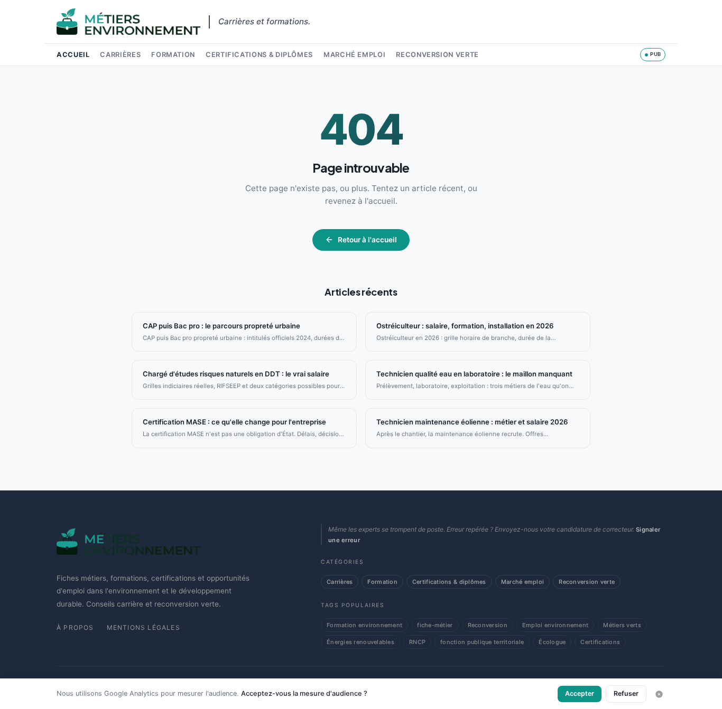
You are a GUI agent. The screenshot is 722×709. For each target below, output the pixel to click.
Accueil (73, 55)
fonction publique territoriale (482, 642)
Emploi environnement (555, 625)
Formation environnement (364, 625)
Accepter (579, 693)
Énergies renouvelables (360, 642)
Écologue (552, 642)
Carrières (120, 55)
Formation (173, 55)
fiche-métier (434, 625)
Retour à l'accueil (367, 239)
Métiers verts (622, 625)
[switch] (652, 54)
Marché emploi (354, 55)
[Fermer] (659, 694)
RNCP (417, 642)
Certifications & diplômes (259, 55)
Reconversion (487, 625)
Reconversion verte (437, 55)
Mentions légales (143, 627)
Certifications (600, 642)
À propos (75, 627)
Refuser (626, 693)
